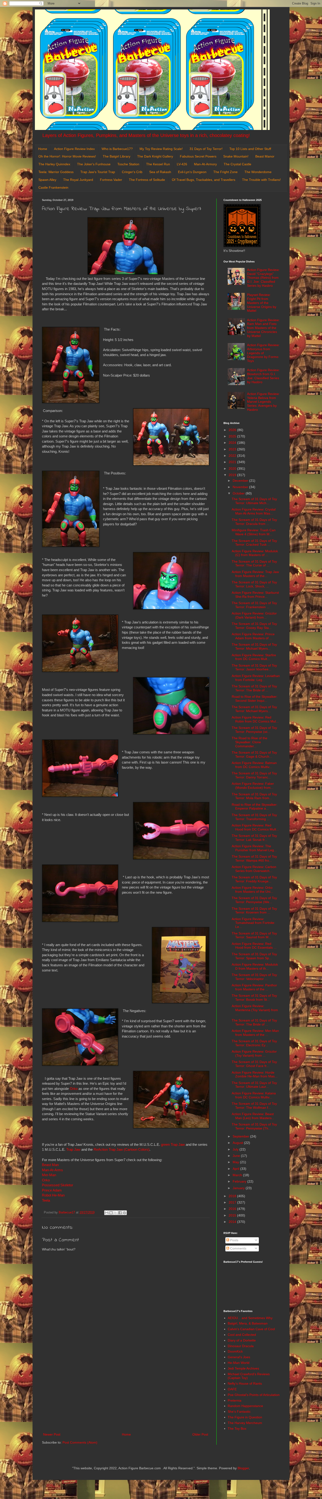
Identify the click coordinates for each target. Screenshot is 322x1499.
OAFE (232, 1389)
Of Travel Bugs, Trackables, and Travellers (203, 180)
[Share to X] (115, 1212)
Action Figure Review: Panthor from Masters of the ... (254, 987)
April (236, 1169)
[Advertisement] (125, 1393)
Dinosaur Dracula (241, 1346)
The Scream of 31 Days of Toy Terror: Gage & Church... (254, 754)
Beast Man (50, 1165)
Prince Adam (52, 1190)
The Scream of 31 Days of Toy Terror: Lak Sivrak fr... (254, 838)
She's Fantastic (239, 1411)
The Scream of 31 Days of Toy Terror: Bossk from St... (254, 997)
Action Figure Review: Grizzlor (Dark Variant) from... (254, 615)
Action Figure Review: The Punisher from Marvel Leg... (254, 848)
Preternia (234, 1400)
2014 (233, 1222)
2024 (233, 442)
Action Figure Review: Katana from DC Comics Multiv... (254, 1095)
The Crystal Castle (237, 164)
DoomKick (235, 1351)
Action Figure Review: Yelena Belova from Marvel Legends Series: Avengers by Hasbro (263, 401)
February (240, 1181)
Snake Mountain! (235, 156)
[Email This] (106, 1212)
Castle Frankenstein (53, 187)
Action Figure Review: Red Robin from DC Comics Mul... (255, 719)
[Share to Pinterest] (124, 1212)
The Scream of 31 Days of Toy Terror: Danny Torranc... (254, 775)
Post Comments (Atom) (79, 1442)
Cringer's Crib (132, 172)
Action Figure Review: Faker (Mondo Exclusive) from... (253, 785)
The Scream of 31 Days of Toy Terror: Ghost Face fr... (254, 1064)
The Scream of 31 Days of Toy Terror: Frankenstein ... (254, 605)
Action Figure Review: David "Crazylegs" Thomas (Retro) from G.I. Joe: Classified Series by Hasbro (263, 277)
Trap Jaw (73, 1149)
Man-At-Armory (205, 164)
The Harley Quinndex (54, 164)
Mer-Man (49, 1175)
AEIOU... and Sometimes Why (250, 1318)
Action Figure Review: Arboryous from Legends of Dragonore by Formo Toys (263, 353)
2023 (233, 449)
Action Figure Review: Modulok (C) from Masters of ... (255, 553)
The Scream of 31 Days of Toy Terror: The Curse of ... (254, 563)
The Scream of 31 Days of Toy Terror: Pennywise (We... (254, 900)
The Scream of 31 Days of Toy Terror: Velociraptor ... (254, 977)
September (241, 1136)
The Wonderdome (258, 172)
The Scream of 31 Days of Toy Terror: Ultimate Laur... (254, 1085)
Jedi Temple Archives (243, 1368)
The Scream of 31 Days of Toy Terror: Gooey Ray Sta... (254, 626)
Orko (74, 1089)
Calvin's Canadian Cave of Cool (251, 1329)
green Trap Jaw (173, 1144)
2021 (233, 462)
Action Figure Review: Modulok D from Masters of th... (255, 966)
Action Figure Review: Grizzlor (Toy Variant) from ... (254, 1053)
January (239, 1188)
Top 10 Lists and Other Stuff (250, 149)
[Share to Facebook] (120, 1212)
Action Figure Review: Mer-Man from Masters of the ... (255, 1033)
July (236, 1149)
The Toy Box (237, 1428)
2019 (233, 475)
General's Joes (239, 1357)
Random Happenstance (245, 1406)
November (241, 487)
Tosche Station (128, 164)
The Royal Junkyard (78, 180)
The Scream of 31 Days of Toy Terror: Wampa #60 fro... (254, 858)
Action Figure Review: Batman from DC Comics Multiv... (254, 765)
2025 (233, 436)
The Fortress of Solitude (147, 180)
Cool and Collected (242, 1335)
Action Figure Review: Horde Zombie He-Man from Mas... (254, 1074)
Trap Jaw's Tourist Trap (97, 172)
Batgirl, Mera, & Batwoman (248, 1323)
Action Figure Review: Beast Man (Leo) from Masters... (253, 1116)
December (241, 480)
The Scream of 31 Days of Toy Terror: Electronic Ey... (254, 1043)
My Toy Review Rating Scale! (161, 149)
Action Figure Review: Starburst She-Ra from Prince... (255, 594)
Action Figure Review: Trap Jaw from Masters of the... (255, 574)
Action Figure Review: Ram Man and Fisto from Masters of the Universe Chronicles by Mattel (263, 328)
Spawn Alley (47, 180)
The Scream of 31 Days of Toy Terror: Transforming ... (254, 817)
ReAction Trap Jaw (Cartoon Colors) (121, 1149)
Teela (46, 1200)
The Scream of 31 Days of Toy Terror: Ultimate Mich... (254, 501)
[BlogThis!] (111, 1212)
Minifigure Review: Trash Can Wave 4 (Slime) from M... (254, 532)
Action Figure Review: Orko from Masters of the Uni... (252, 889)
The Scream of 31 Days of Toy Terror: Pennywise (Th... (254, 1126)
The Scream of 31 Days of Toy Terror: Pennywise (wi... (254, 730)
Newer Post (51, 1434)
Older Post (200, 1434)
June (237, 1156)
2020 (233, 468)
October (239, 493)
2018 (233, 1196)
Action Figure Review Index (74, 149)
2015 (233, 1215)
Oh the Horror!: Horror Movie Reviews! (67, 156)
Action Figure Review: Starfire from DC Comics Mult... (254, 657)
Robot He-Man (53, 1195)
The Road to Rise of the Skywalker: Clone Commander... (249, 742)
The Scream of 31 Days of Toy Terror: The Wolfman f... (254, 1105)
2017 (233, 1202)
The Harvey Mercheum (245, 1423)
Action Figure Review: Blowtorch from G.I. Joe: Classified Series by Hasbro (263, 376)
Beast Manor (264, 156)
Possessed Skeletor (57, 1185)
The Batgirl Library (116, 156)
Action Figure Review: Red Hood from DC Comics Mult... (255, 827)
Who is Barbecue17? (117, 149)
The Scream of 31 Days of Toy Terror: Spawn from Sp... (254, 956)
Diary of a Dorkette (242, 1340)
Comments (237, 1248)
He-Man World (238, 1363)
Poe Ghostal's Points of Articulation (254, 1395)
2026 (233, 430)
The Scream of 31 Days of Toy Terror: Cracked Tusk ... (254, 543)
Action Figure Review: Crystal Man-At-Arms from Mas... (254, 511)
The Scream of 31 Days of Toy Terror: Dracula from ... (254, 522)
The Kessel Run (158, 164)
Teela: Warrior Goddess (56, 172)
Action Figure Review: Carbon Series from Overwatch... (254, 869)
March (238, 1175)
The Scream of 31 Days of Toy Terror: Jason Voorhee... (254, 667)
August (238, 1143)
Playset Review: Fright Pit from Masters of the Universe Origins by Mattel (261, 302)
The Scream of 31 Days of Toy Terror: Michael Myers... (254, 646)
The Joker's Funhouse (94, 164)
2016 (233, 1209)
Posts (233, 1240)
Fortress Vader (111, 180)
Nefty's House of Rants (245, 1383)
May (236, 1162)
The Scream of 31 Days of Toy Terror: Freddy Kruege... (254, 879)
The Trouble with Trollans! (261, 180)
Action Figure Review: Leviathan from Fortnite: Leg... (256, 678)
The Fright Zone (225, 172)
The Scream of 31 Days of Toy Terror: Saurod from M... (254, 935)
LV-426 (182, 164)
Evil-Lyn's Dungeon (192, 172)
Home (42, 149)
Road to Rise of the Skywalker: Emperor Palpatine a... (254, 806)
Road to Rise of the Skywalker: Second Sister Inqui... (254, 698)
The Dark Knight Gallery (155, 156)
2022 (233, 455)
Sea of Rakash (160, 172)
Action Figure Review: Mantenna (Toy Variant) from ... (255, 1010)
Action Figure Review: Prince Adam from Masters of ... (253, 636)
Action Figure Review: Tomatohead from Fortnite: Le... (253, 923)
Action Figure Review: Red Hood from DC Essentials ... (254, 946)
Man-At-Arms (52, 1170)
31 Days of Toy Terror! (206, 149)
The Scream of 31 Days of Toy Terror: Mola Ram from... (254, 796)
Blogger (243, 1468)
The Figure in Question (245, 1417)
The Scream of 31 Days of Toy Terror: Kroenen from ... (254, 910)
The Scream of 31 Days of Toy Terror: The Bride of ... (254, 688)
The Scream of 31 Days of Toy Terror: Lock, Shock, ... (254, 584)
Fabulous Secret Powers (198, 156)
